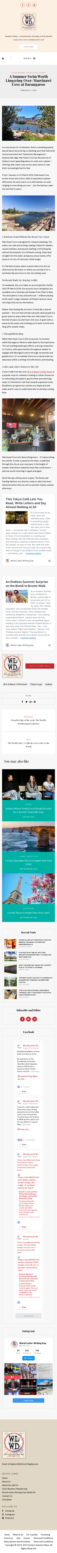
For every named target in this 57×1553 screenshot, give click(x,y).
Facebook (9, 1511)
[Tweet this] (26, 702)
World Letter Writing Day (35, 1045)
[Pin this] (35, 702)
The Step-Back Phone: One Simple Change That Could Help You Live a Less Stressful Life (35, 992)
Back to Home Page (40, 666)
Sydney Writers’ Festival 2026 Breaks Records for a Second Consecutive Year (28, 810)
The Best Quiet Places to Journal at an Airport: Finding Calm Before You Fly (36, 980)
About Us (6, 1481)
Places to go (32, 73)
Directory (8, 1538)
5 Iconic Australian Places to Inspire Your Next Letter (28, 862)
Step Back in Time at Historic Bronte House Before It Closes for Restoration (35, 955)
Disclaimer (7, 1499)
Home (4, 1478)
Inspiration (28, 908)
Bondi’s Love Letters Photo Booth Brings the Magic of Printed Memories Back (35, 942)
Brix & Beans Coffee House (39, 371)
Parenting (45, 1534)
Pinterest (9, 1518)
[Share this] (22, 702)
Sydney (42, 73)
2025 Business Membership (14, 1488)
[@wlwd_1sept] (14, 1344)
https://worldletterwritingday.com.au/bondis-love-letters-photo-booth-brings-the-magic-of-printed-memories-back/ (36, 1165)
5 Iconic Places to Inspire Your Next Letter (28, 912)
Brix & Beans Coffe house (15, 684)
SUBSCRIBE (28, 47)
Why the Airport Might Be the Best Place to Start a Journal (35, 966)
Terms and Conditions (43, 1541)
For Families (32, 1534)
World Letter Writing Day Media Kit (18, 1492)
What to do (32, 856)
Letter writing (18, 73)
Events (28, 804)
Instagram (10, 1514)
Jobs (18, 1538)
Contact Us (7, 1496)
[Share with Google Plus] (30, 702)
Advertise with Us (10, 1485)
